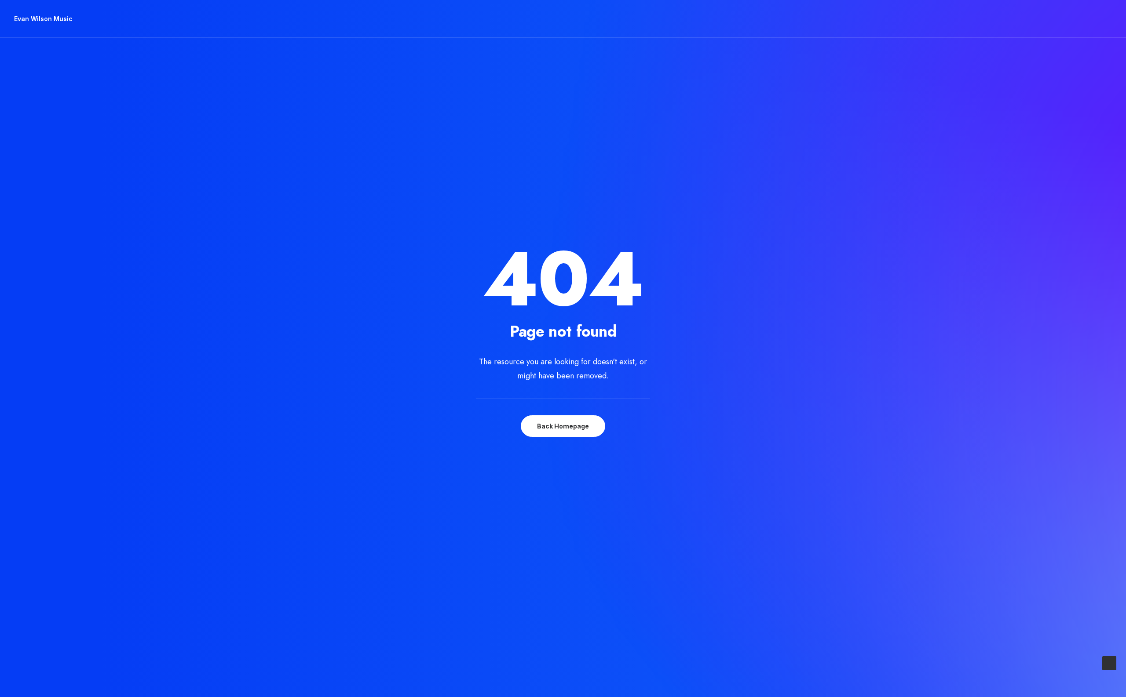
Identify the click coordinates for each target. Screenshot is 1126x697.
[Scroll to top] (1109, 662)
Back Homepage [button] (563, 426)
